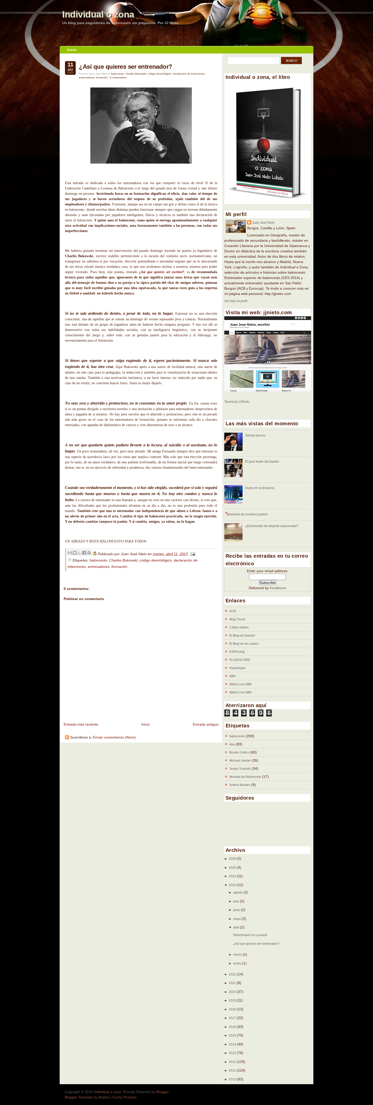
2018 (233, 1009)
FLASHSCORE (239, 660)
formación (102, 77)
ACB (232, 611)
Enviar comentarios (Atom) (114, 737)
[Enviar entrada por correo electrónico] (192, 554)
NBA (232, 676)
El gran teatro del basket (262, 461)
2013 (233, 1053)
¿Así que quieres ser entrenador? (125, 66)
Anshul (103, 1097)
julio (236, 901)
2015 (233, 1035)
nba (232, 744)
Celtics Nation (239, 627)
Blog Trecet (237, 619)
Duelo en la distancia (259, 488)
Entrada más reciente (81, 724)
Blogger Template (79, 1097)
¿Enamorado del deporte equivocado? (271, 526)
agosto (238, 892)
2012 (233, 1062)
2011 (233, 1070)
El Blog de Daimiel (242, 635)
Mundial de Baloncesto (245, 777)
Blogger (163, 1092)
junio (237, 910)
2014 (233, 1044)
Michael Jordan (240, 760)
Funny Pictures (124, 1097)
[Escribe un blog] (74, 552)
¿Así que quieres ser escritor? (161, 272)
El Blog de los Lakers (244, 643)
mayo (237, 919)
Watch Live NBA (240, 684)
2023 (233, 885)
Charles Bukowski (136, 73)
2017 (233, 1018)
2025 (233, 867)
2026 (233, 859)
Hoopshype (237, 668)
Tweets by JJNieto (236, 402)
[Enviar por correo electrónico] (69, 552)
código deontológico (160, 73)
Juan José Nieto (263, 222)
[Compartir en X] (79, 552)
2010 (233, 1079)
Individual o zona (98, 14)
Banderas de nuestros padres (247, 514)
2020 (233, 992)
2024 (233, 876)
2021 (233, 983)
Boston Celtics (239, 752)
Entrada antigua (205, 724)
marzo (238, 954)
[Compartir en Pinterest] (89, 552)
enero (237, 963)
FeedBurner (278, 588)
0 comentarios (118, 77)
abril (236, 927)
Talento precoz (255, 435)
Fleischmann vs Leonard (250, 935)
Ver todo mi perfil (235, 301)
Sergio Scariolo (240, 768)
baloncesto (117, 73)
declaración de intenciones (189, 73)
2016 (233, 1027)
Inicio (72, 50)
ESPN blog (237, 652)
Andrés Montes (239, 785)
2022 (233, 974)
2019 (233, 1000)
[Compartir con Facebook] (84, 552)
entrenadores (87, 77)
